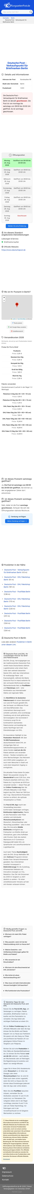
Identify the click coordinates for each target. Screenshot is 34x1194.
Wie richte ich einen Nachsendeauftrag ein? (11, 976)
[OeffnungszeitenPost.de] (17, 5)
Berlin (13, 18)
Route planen (18, 323)
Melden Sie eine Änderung (17, 226)
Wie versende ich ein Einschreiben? (11, 961)
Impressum (6, 1159)
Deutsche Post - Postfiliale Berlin (17, 592)
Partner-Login (17, 1192)
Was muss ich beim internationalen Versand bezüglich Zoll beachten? (16, 984)
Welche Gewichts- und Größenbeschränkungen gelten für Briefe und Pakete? (16, 952)
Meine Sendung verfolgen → (17, 521)
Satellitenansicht (18, 331)
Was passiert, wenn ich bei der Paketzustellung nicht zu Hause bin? (16, 943)
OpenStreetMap (22, 319)
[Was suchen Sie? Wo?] (31, 12)
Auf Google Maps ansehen (18, 327)
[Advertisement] (17, 42)
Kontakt (5, 1180)
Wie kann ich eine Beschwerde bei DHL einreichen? (16, 968)
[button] (17, 305)
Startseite (6, 18)
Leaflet (14, 319)
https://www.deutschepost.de (13, 250)
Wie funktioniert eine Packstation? (17, 991)
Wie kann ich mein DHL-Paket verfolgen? (14, 935)
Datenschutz (7, 1176)
